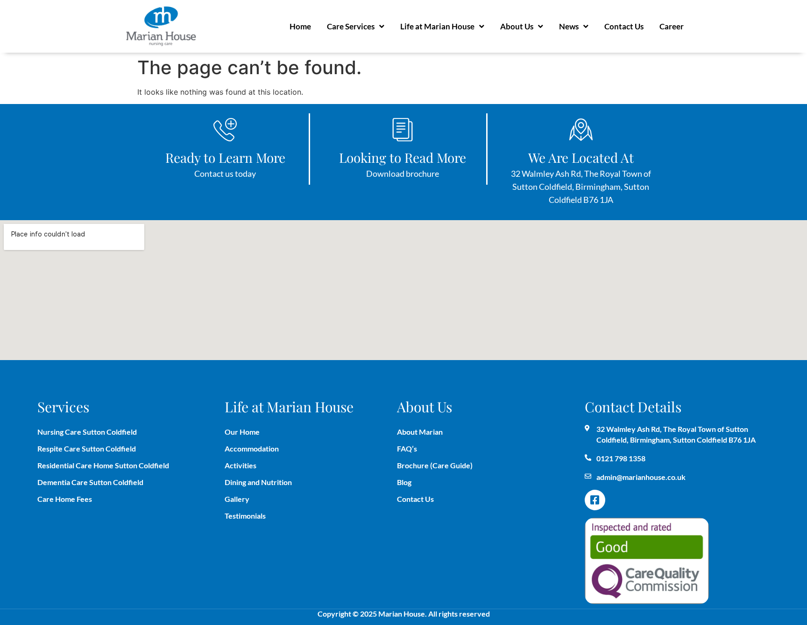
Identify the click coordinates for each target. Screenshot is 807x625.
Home (300, 26)
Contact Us (624, 26)
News (569, 26)
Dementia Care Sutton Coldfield (90, 482)
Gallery (237, 498)
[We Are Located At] (581, 129)
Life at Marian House (437, 26)
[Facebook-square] (595, 500)
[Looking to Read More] (402, 129)
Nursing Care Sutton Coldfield (87, 431)
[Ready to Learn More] (225, 129)
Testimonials (245, 515)
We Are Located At (581, 157)
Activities (240, 465)
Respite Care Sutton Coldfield (86, 448)
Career (671, 26)
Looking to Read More (402, 157)
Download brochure (402, 173)
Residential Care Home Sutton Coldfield (103, 465)
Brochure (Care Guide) (435, 465)
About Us (516, 26)
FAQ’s (407, 448)
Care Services (351, 26)
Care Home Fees (64, 498)
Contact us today (225, 173)
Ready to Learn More (225, 157)
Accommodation (252, 448)
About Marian (420, 431)
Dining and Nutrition (258, 482)
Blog (404, 482)
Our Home (242, 431)
